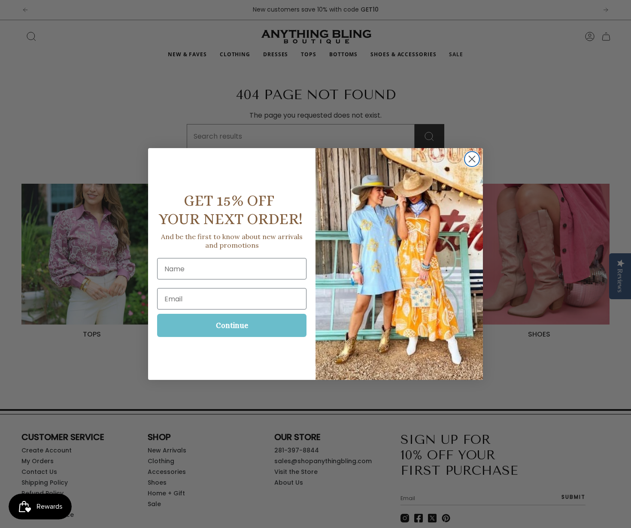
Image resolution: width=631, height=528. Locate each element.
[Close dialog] (471, 159)
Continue (232, 325)
